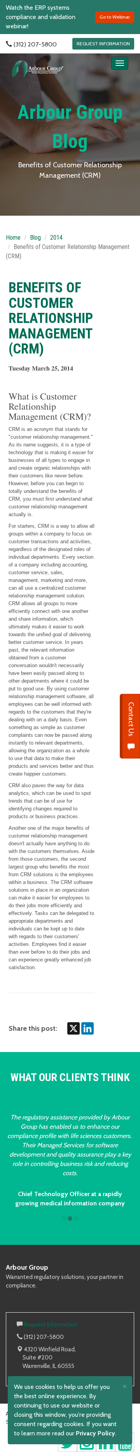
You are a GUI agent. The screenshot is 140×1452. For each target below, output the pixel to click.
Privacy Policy (95, 1433)
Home (13, 237)
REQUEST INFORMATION (103, 43)
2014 (56, 237)
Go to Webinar (115, 17)
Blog (35, 237)
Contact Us (131, 720)
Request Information (50, 1324)
